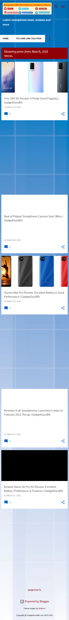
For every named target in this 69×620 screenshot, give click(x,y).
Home (6, 38)
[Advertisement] (34, 157)
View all (8, 56)
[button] (63, 114)
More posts (34, 590)
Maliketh (42, 608)
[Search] (56, 7)
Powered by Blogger (36, 601)
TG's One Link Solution (28, 38)
